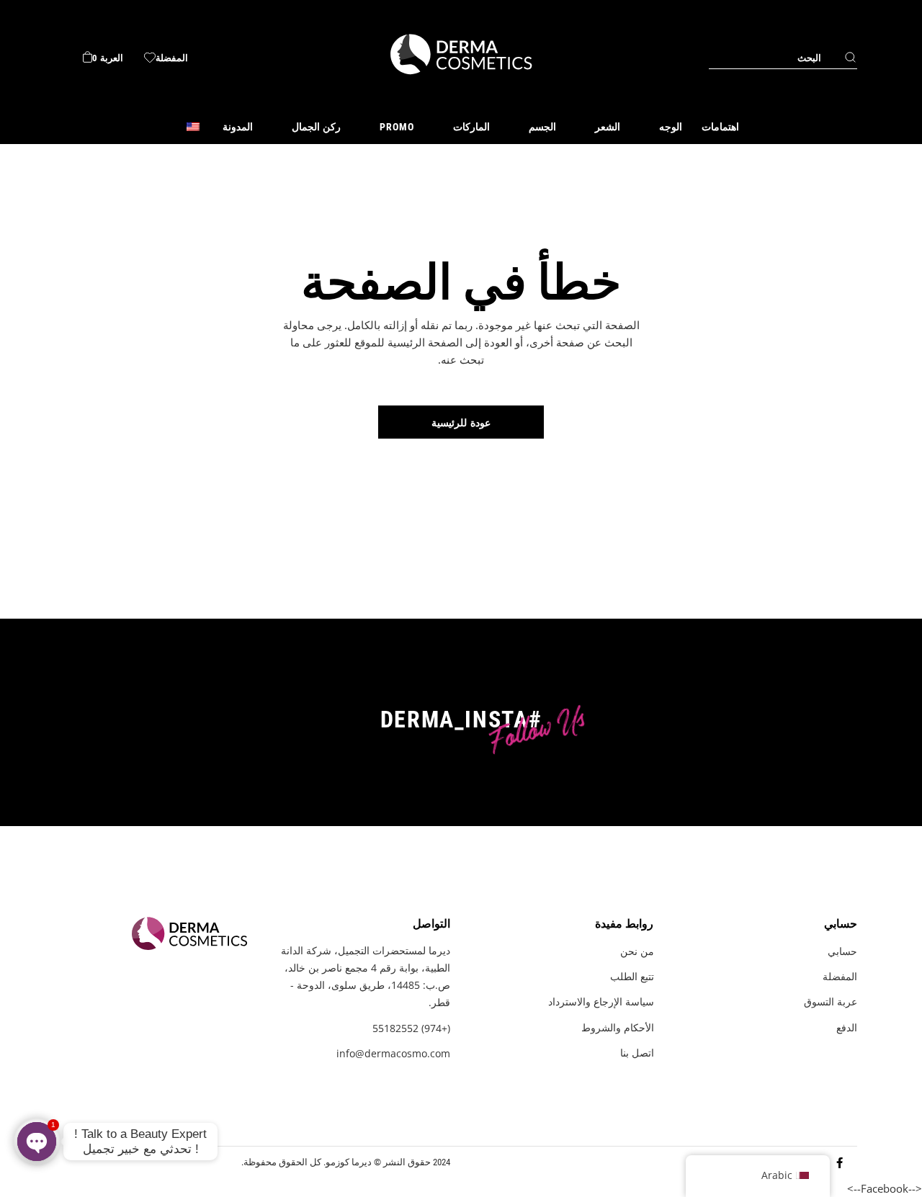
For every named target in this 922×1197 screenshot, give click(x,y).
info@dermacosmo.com (393, 1053)
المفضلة (840, 976)
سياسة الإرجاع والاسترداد (601, 1001)
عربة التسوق (830, 1001)
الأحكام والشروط (617, 1027)
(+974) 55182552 (411, 1028)
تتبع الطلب (632, 976)
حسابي (842, 951)
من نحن (637, 951)
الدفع (846, 1027)
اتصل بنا (637, 1052)
